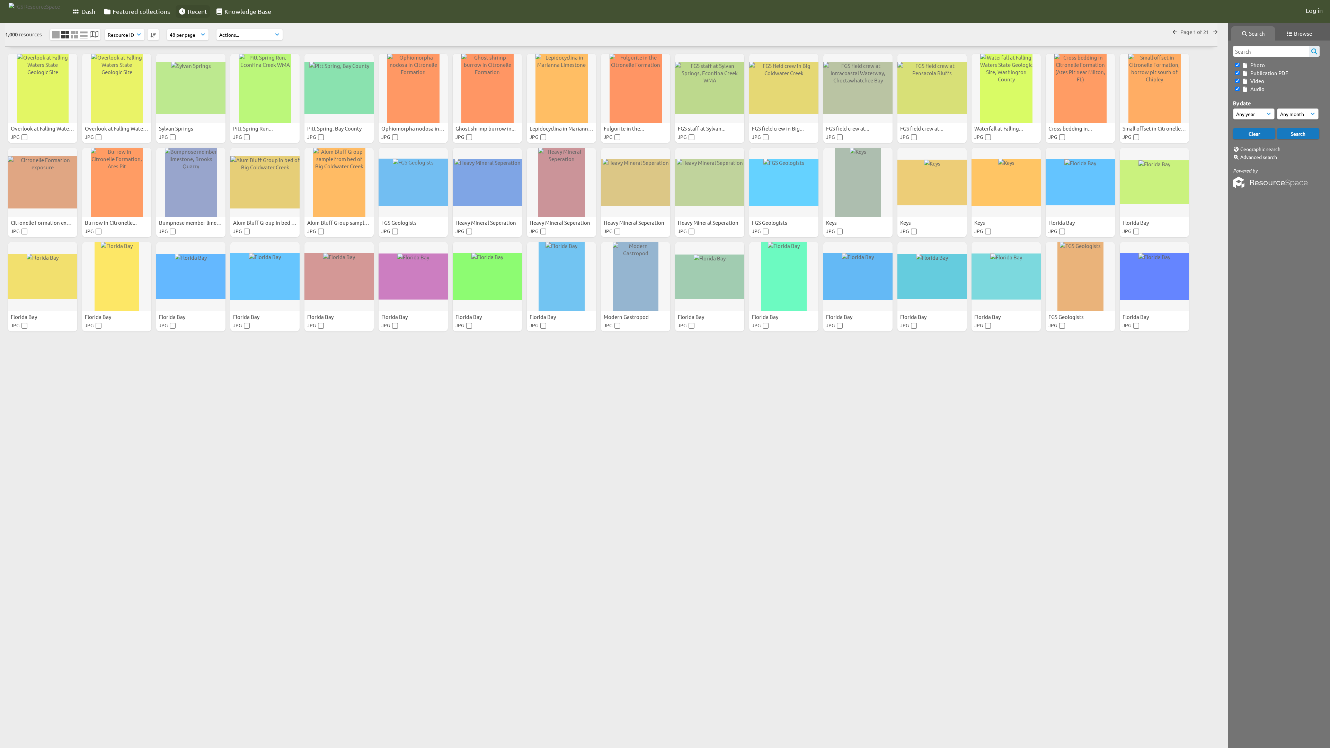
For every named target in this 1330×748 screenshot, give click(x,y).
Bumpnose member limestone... (197, 222)
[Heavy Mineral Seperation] (487, 182)
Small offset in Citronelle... (1154, 128)
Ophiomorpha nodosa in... (412, 128)
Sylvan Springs (176, 128)
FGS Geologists (399, 222)
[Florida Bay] (1080, 182)
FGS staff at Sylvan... (702, 128)
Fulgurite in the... (624, 128)
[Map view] (94, 35)
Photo (1256, 65)
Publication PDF (1268, 73)
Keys (832, 222)
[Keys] (858, 182)
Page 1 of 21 (1195, 31)
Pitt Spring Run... (253, 128)
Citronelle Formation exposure (47, 222)
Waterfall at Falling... (999, 128)
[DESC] (153, 34)
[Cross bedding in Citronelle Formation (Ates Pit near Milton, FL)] (1080, 88)
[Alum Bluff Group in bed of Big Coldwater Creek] (265, 182)
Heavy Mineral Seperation (486, 222)
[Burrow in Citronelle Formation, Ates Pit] (116, 182)
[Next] (1215, 31)
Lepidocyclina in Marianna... (563, 128)
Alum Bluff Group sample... (339, 222)
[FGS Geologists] (413, 182)
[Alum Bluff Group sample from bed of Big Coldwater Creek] (339, 182)
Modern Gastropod (627, 316)
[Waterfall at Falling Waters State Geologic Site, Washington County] (1006, 88)
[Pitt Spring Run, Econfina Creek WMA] (265, 88)
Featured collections (140, 11)
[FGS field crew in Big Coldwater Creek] (783, 88)
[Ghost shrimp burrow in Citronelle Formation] (487, 88)
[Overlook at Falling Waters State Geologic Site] (42, 88)
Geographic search (1260, 149)
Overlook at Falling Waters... (45, 128)
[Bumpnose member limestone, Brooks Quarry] (190, 182)
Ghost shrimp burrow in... (486, 128)
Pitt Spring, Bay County (335, 128)
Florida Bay (1062, 222)
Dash (87, 11)
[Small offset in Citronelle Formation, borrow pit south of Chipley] (1154, 88)
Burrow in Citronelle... (111, 222)
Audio (1256, 89)
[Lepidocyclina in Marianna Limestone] (561, 88)
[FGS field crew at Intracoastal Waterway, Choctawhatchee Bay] (858, 88)
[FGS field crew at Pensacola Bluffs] (932, 88)
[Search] (1314, 51)
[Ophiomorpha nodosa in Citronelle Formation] (413, 88)
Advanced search (1258, 157)
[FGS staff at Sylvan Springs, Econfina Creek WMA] (709, 88)
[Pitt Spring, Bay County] (339, 88)
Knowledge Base (247, 11)
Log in (1314, 10)
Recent (196, 11)
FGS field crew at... (848, 128)
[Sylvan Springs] (190, 88)
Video (1256, 81)
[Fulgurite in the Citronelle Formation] (635, 88)
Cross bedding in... (1070, 128)
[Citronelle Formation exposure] (42, 182)
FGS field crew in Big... (778, 128)
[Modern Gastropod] (635, 276)
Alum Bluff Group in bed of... (267, 222)
